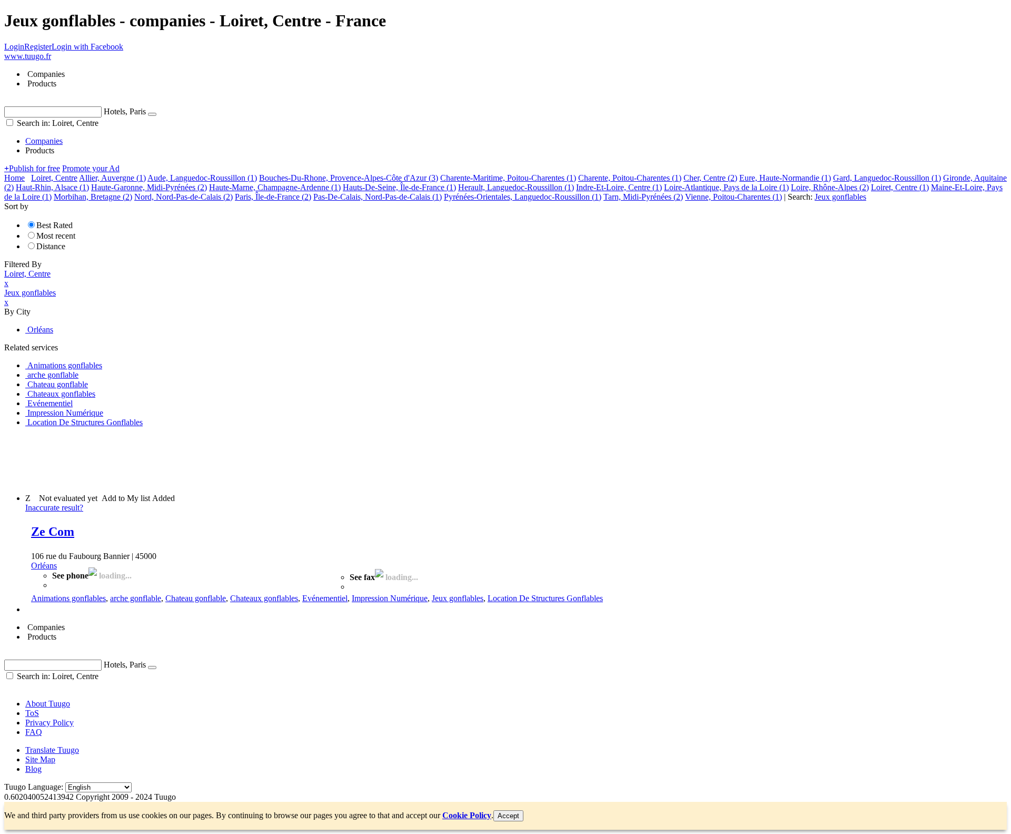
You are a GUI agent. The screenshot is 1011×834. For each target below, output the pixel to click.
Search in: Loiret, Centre (56, 123)
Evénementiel (325, 598)
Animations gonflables (68, 598)
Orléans (44, 565)
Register (38, 46)
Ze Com (52, 531)
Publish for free (32, 168)
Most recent (55, 235)
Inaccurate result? (54, 507)
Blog (33, 768)
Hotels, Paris (125, 111)
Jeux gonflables (457, 598)
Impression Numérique (390, 598)
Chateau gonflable (195, 598)
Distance (50, 246)
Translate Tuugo (52, 749)
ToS (32, 713)
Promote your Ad (91, 168)
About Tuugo (47, 703)
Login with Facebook (87, 46)
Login (14, 46)
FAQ (33, 732)
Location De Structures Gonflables (545, 598)
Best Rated (54, 225)
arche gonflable (135, 598)
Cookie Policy (466, 815)
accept (508, 816)
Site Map (40, 759)
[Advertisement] (196, 459)
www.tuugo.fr (27, 56)
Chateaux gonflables (264, 598)
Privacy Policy (49, 722)
